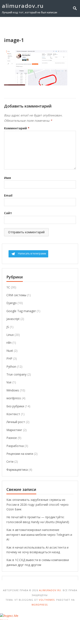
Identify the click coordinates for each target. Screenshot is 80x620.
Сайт (8, 213)
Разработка (15, 446)
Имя (7, 178)
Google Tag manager (21, 311)
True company (16, 374)
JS (7, 327)
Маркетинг (14, 430)
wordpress (13, 398)
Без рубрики (15, 406)
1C (8, 287)
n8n (9, 343)
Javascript (13, 319)
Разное (11, 438)
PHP (9, 358)
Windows (12, 390)
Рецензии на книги (19, 454)
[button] (68, 25)
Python (11, 366)
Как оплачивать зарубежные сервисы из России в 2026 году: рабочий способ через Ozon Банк (37, 504)
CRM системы (16, 295)
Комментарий (16, 128)
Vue (9, 382)
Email (8, 195)
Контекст (13, 414)
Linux (10, 335)
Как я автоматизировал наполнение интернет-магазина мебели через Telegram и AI (39, 534)
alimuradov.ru (23, 6)
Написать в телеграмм (32, 253)
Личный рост (15, 422)
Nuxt (9, 351)
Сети (9, 461)
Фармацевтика (17, 470)
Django (11, 303)
